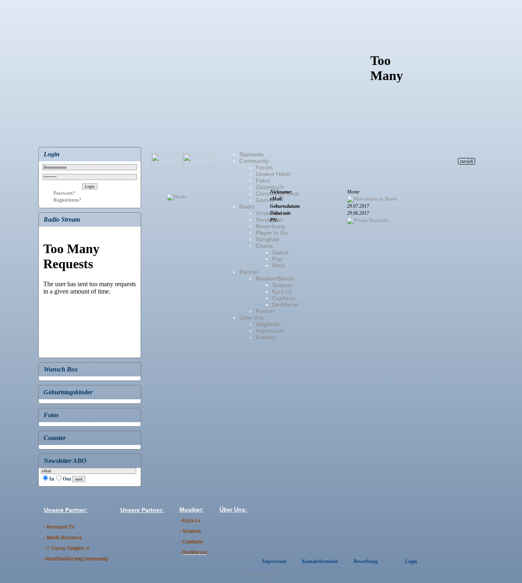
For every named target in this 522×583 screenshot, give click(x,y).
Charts (264, 246)
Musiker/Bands (275, 278)
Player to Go (272, 232)
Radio (246, 206)
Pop (277, 259)
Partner (249, 272)
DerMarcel (285, 304)
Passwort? (58, 193)
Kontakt (265, 337)
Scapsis (282, 285)
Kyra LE (282, 291)
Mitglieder (268, 324)
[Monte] (176, 197)
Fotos (263, 180)
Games (265, 200)
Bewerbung (270, 226)
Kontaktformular (320, 561)
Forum (264, 167)
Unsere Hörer (273, 174)
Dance (280, 252)
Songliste (267, 239)
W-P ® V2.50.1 (261, 575)
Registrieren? (61, 200)
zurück (466, 161)
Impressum (270, 330)
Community (254, 161)
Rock (278, 265)
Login (411, 561)
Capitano (283, 298)
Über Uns (251, 317)
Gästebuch (270, 187)
